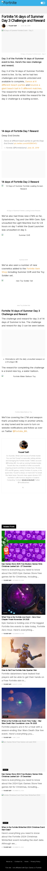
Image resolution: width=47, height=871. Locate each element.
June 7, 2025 (16, 737)
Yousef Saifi (13, 26)
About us (9, 861)
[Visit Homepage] (14, 3)
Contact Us (18, 861)
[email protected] (28, 480)
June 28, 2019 (25, 26)
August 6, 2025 (17, 684)
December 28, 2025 (18, 580)
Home (26, 861)
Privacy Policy (35, 861)
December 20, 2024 (18, 790)
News (5, 559)
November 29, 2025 (18, 633)
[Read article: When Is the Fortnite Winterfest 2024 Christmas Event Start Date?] (23, 809)
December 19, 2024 (18, 847)
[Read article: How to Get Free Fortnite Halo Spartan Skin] (23, 652)
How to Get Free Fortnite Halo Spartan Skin (19, 670)
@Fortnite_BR (20, 431)
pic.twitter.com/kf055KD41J (25, 143)
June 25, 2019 (33, 148)
